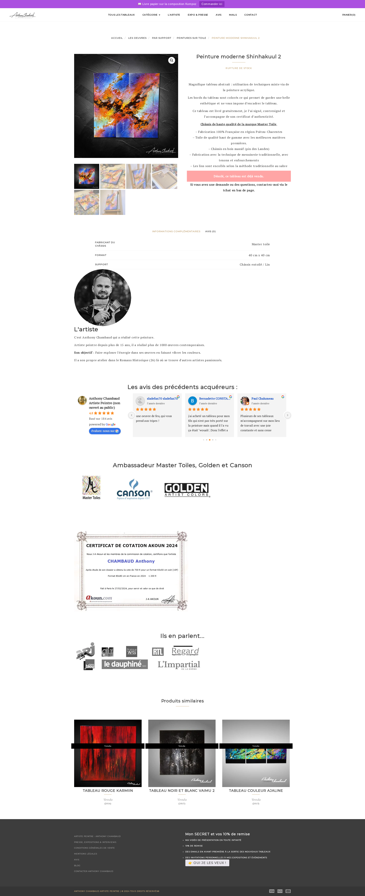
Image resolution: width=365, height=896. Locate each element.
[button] (171, 60)
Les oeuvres (137, 37)
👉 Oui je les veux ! (207, 863)
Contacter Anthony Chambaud (93, 871)
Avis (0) (210, 231)
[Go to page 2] (209, 440)
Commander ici (212, 4)
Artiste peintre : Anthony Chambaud (97, 836)
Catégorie (150, 14)
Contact (250, 14)
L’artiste (174, 14)
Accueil (117, 37)
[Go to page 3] (212, 439)
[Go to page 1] (206, 439)
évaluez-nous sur (103, 431)
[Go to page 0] (203, 439)
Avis (218, 14)
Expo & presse (198, 14)
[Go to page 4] (215, 439)
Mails (233, 14)
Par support (161, 37)
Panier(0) (348, 14)
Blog (77, 865)
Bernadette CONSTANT (215, 398)
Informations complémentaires (176, 231)
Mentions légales (85, 854)
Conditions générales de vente (94, 848)
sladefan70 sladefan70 (162, 398)
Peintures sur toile (191, 37)
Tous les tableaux (121, 14)
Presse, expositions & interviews (95, 842)
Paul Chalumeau (263, 398)
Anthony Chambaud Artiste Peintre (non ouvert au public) (104, 403)
